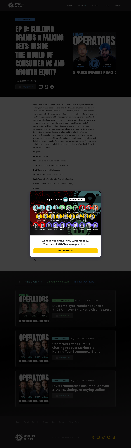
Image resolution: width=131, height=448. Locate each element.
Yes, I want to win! (65, 251)
